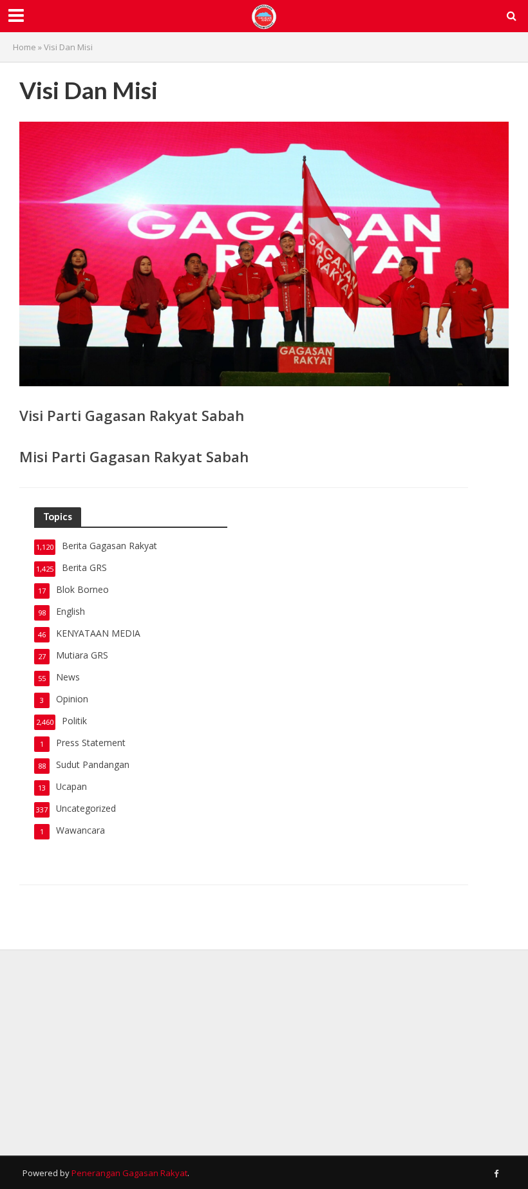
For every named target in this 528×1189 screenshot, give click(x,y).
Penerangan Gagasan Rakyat (129, 1173)
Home (24, 47)
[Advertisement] (264, 1052)
